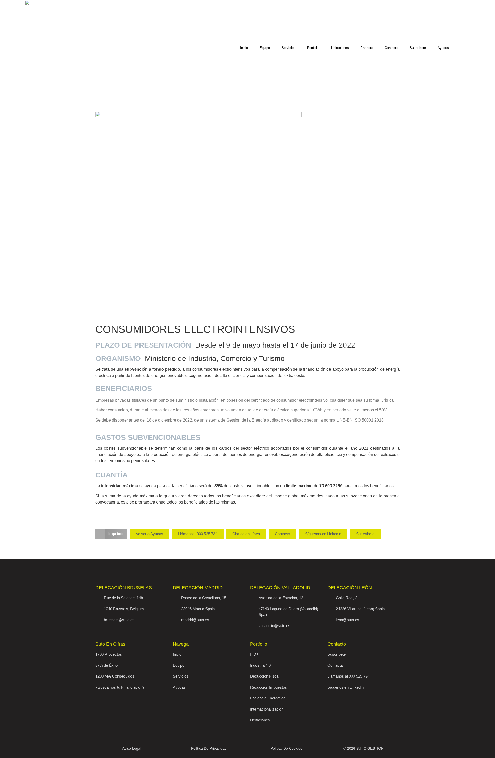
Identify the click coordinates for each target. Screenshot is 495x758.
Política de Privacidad (209, 748)
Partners (366, 48)
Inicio (244, 48)
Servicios (288, 48)
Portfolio (313, 48)
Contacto (391, 48)
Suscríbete (418, 48)
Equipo (265, 48)
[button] (111, 534)
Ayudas (443, 48)
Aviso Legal (131, 748)
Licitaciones (340, 48)
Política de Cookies (286, 748)
